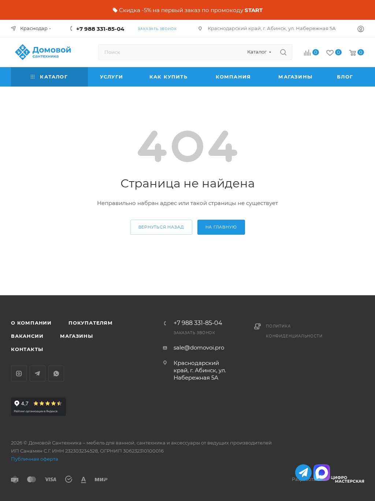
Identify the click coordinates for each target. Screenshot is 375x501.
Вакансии (27, 336)
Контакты (27, 349)
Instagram (19, 373)
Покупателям (90, 323)
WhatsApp (56, 373)
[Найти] (283, 52)
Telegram (37, 373)
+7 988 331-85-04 (100, 28)
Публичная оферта (34, 459)
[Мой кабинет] (360, 29)
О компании (31, 323)
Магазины (76, 336)
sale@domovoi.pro (199, 347)
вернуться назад (161, 227)
